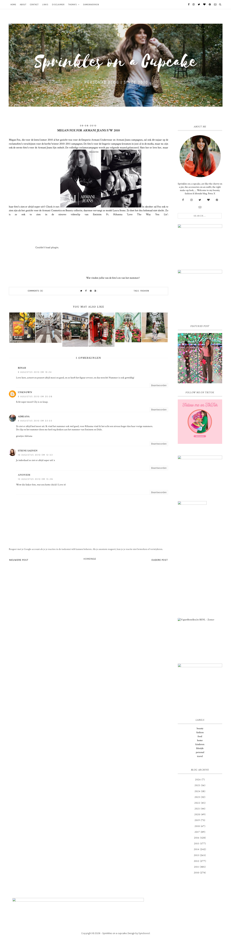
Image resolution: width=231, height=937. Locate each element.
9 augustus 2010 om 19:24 (35, 372)
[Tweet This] (81, 291)
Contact (34, 4)
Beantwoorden (159, 385)
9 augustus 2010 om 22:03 (35, 421)
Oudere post (159, 560)
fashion (144, 291)
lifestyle (200, 748)
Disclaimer (58, 4)
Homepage (90, 559)
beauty (200, 728)
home (200, 740)
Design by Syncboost (139, 933)
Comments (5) (35, 291)
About (23, 4)
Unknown (25, 392)
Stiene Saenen (28, 450)
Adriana (24, 416)
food (200, 736)
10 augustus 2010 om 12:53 (35, 455)
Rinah (22, 368)
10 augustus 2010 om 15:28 (35, 479)
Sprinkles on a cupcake (114, 933)
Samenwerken (91, 4)
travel (200, 756)
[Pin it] (91, 291)
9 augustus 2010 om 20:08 (35, 396)
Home (13, 4)
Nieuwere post (18, 560)
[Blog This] (95, 291)
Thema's (72, 4)
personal (200, 752)
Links (45, 4)
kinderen (199, 744)
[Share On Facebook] (86, 291)
